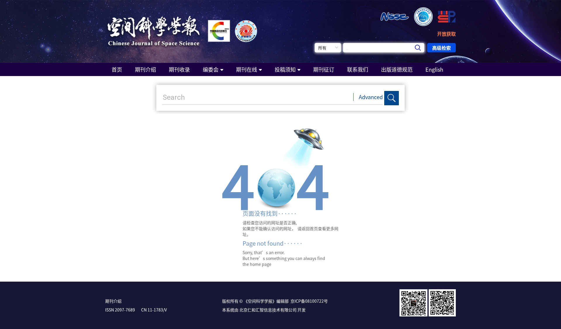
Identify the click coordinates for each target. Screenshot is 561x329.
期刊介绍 (145, 69)
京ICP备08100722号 (309, 301)
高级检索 (441, 47)
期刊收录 (179, 69)
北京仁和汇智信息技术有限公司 (268, 310)
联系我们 (357, 69)
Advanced (371, 97)
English (434, 69)
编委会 (211, 69)
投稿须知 (285, 69)
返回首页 (310, 228)
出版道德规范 (397, 69)
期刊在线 (246, 69)
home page (260, 264)
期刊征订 (323, 69)
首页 (117, 69)
